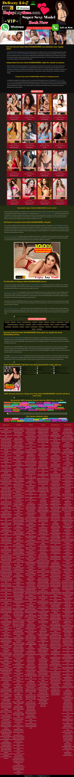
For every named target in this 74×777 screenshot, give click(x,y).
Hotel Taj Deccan (31, 543)
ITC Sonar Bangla (43, 503)
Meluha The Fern (43, 632)
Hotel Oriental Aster (43, 670)
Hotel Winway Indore (31, 673)
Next (4, 37)
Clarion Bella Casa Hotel (43, 438)
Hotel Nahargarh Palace (30, 651)
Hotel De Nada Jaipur (31, 706)
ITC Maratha (43, 628)
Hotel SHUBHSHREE (31, 681)
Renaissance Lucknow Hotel (43, 583)
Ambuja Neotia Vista (43, 533)
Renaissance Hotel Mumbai (43, 615)
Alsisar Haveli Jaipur (31, 709)
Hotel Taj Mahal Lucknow (43, 565)
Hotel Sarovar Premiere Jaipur (43, 448)
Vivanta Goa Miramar (31, 505)
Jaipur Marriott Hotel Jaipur (43, 481)
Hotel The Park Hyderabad (31, 517)
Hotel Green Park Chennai (31, 432)
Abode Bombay (43, 697)
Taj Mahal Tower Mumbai (43, 635)
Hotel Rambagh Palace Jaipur (43, 491)
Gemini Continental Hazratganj (43, 611)
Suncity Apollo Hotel (43, 663)
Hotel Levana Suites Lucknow (43, 585)
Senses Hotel (43, 552)
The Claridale (43, 514)
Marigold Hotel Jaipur (43, 433)
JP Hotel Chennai (30, 435)
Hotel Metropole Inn (43, 668)
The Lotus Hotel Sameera (31, 433)
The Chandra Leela (31, 683)
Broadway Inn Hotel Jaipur (31, 689)
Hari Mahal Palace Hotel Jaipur (43, 428)
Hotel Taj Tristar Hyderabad (30, 573)
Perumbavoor (48, 326)
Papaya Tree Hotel (30, 668)
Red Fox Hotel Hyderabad (31, 615)
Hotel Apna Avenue (31, 687)
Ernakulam (35, 322)
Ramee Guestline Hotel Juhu (43, 671)
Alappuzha (47, 322)
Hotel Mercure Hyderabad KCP (31, 562)
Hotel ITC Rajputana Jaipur (43, 490)
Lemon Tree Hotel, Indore (31, 638)
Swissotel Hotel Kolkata (43, 520)
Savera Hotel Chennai (31, 430)
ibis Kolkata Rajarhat (43, 530)
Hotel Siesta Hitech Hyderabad (31, 611)
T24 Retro (43, 657)
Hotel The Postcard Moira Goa (31, 461)
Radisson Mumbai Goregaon (43, 696)
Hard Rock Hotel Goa (31, 455)
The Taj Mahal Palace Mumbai (43, 634)
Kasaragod (40, 324)
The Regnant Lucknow (43, 612)
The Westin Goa (31, 503)
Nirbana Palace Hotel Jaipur (30, 723)
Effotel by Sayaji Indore (30, 635)
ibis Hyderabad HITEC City (31, 606)
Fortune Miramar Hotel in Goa (31, 451)
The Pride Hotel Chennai (31, 429)
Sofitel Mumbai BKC (43, 631)
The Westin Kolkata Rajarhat (43, 510)
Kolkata (46, 28)
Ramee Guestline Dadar (43, 673)
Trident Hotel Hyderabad (31, 520)
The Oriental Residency (43, 667)
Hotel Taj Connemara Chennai (31, 428)
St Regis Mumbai (43, 647)
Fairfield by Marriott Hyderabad (31, 616)
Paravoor (27, 326)
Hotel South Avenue (31, 661)
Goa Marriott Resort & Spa (31, 452)
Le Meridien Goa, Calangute (30, 469)
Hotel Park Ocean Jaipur (31, 697)
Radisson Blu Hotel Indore (31, 628)
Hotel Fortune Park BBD (43, 582)
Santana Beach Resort (30, 490)
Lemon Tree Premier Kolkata (43, 534)
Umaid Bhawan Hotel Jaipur (43, 432)
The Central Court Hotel (30, 625)
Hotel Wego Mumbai (43, 658)
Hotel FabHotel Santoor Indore (31, 674)
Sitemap (48, 775)
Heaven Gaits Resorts (31, 563)
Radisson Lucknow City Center (43, 560)
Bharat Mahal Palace (31, 707)
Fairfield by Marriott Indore (31, 637)
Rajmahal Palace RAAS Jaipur (43, 478)
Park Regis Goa (31, 481)
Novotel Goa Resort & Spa (31, 477)
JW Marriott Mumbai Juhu (43, 650)
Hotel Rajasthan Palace (30, 710)
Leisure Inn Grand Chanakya (30, 725)
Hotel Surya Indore (31, 664)
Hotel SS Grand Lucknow (43, 601)
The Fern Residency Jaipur (43, 474)
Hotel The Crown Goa (31, 456)
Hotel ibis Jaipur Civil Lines (30, 712)
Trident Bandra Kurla (43, 645)
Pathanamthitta (34, 326)
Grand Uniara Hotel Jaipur (31, 713)
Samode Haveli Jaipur (43, 464)
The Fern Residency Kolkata (43, 557)
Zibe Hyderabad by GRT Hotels (31, 619)
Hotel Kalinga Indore (31, 671)
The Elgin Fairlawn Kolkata (43, 550)
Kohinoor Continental (43, 674)
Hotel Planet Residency (43, 660)
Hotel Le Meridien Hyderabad (31, 518)
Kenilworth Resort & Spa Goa (31, 468)
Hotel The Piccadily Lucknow (43, 586)
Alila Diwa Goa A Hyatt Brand (30, 436)
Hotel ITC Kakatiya (30, 531)
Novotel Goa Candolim (30, 472)
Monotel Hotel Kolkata (43, 556)
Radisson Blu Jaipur (43, 494)
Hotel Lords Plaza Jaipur (31, 703)
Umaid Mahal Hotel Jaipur (43, 430)
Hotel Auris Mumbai (43, 661)
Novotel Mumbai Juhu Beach (43, 699)
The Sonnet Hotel (43, 549)
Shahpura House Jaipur (43, 436)
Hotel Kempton (43, 544)
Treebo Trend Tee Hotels (31, 586)
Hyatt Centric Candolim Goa (30, 465)
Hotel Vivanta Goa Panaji (31, 464)
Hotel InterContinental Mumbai (43, 654)
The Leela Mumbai (43, 614)
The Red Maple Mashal (30, 642)
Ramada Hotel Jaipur (43, 465)
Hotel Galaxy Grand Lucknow (43, 602)
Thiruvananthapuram (26, 322)
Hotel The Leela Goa (31, 459)
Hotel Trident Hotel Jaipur (43, 482)
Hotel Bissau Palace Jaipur (31, 704)
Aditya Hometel (31, 618)
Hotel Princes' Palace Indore (30, 670)
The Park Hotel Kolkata (43, 518)
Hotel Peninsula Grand (43, 691)
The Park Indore (31, 629)
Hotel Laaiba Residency (43, 703)
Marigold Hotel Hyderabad (31, 547)
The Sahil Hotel (43, 686)
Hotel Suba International (43, 664)
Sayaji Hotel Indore (31, 632)
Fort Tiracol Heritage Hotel (31, 449)
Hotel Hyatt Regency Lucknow (43, 562)
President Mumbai (43, 637)
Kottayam (41, 322)
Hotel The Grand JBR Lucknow (43, 592)
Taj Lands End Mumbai (43, 638)
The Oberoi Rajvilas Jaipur (43, 488)
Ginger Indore (31, 655)
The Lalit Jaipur (43, 492)
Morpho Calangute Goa (30, 471)
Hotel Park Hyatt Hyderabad (30, 513)
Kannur (34, 324)
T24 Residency (43, 655)
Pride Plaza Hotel (43, 513)
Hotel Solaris (30, 647)
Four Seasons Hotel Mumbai (43, 648)
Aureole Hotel (43, 704)
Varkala (33, 329)
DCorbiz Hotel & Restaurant (43, 580)
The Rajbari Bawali (43, 553)
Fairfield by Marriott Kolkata (43, 537)
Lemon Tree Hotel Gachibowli (31, 609)
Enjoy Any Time (35, 775)
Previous (70, 37)
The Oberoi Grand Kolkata (43, 504)
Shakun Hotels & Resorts (43, 455)
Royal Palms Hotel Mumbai (43, 684)
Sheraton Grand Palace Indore (31, 631)
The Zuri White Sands (31, 504)
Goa (37, 28)
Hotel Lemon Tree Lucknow (43, 579)
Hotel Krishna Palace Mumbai (43, 694)
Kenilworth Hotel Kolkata (43, 546)
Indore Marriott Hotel (31, 627)
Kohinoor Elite (43, 706)
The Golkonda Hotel (31, 608)
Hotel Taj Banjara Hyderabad (30, 536)
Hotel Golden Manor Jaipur (30, 696)
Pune (28, 28)
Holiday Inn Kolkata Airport (43, 511)
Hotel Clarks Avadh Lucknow (43, 566)
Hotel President (31, 663)
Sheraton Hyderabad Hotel (31, 592)
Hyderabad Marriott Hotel (31, 524)
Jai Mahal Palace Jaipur (43, 462)
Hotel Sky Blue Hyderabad (31, 557)
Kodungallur (46, 324)
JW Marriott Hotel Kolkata (43, 507)
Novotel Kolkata (43, 501)
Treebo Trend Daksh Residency (31, 654)
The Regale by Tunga (43, 693)
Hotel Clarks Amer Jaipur (43, 487)
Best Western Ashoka (31, 589)
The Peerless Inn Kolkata (43, 531)
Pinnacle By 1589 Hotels (43, 596)
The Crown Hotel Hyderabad (30, 588)
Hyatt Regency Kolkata (43, 508)
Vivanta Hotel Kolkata (43, 527)
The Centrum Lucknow (43, 606)
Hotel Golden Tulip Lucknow (43, 563)
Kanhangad (28, 324)
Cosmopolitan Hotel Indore (30, 686)
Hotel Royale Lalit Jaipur (31, 716)
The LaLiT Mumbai (43, 625)
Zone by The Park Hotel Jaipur (43, 435)
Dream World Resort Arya (31, 667)
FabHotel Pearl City (31, 624)
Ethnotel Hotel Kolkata (43, 554)
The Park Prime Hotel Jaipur (43, 429)
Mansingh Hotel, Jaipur (43, 449)
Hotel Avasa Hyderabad (30, 540)
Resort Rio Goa (31, 488)
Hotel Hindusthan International (43, 517)
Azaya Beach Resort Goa (31, 438)
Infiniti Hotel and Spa (31, 660)
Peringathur (41, 326)
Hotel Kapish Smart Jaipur (31, 690)
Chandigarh (39, 329)
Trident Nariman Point (43, 644)
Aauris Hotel (43, 536)
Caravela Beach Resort (30, 439)
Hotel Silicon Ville (30, 585)
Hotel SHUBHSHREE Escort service (47, 213)
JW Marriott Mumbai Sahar (43, 621)
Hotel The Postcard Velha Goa (31, 462)
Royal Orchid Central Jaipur (43, 441)
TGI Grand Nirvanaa (31, 658)
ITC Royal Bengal (43, 500)
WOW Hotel (31, 634)
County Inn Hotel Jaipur (31, 694)
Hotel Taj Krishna (30, 514)
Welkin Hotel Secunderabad (30, 596)
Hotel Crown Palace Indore (31, 684)
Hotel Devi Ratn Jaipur (43, 461)
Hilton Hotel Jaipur (43, 495)
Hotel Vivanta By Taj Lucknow (43, 570)
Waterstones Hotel (43, 616)
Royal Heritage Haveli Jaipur (43, 439)
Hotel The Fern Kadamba (31, 458)
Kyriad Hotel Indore (31, 657)
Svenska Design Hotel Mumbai (43, 627)
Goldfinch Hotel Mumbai (43, 687)
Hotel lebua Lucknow (43, 559)
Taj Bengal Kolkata (43, 505)
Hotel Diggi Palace (43, 456)
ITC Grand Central (43, 629)
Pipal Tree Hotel (43, 547)
